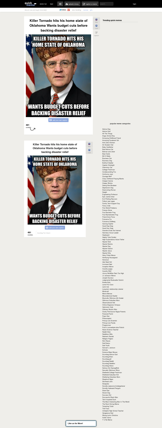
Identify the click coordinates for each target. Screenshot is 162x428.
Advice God (106, 131)
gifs (91, 10)
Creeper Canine (107, 181)
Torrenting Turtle (107, 406)
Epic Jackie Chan (108, 196)
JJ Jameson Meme (109, 275)
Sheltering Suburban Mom (111, 377)
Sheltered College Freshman (112, 372)
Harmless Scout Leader (110, 233)
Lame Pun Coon (107, 284)
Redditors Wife (107, 334)
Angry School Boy (108, 136)
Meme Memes (107, 293)
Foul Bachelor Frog (108, 212)
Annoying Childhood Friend (111, 138)
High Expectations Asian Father (113, 239)
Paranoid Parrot (107, 314)
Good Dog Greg (107, 226)
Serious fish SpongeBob (110, 368)
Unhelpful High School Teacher (112, 411)
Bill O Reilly (106, 156)
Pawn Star (105, 316)
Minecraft (105, 291)
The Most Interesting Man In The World (115, 402)
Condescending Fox (109, 172)
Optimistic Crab (107, 307)
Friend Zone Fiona (108, 217)
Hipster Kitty (106, 253)
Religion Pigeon (107, 338)
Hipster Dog (106, 246)
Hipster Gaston (107, 248)
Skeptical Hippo (107, 379)
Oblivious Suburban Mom (111, 300)
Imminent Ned (107, 264)
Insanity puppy (107, 269)
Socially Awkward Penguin (111, 388)
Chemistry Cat (107, 167)
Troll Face (105, 408)
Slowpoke (105, 384)
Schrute (105, 350)
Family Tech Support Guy (111, 203)
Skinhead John (107, 381)
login (134, 4)
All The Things (107, 133)
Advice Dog (106, 129)
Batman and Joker (108, 151)
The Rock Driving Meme (110, 404)
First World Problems (109, 208)
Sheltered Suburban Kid (110, 375)
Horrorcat (105, 260)
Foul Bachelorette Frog (110, 215)
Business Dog (107, 160)
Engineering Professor (110, 194)
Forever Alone (107, 210)
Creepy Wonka (107, 183)
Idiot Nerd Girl (107, 262)
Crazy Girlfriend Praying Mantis (113, 178)
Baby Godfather (107, 147)
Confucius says (107, 174)
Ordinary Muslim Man (109, 309)
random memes (60, 4)
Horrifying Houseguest (110, 257)
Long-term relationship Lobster (112, 289)
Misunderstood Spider (109, 296)
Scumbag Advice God (109, 354)
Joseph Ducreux (107, 278)
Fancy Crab (106, 206)
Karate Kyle (106, 282)
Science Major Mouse (109, 352)
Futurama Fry (107, 219)
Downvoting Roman (109, 190)
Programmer (106, 325)
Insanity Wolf (106, 271)
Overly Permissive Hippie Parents (114, 311)
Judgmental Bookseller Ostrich (112, 280)
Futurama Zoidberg (108, 221)
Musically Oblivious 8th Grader (112, 298)
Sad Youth (105, 345)
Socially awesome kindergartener (113, 386)
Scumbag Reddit (108, 361)
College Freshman (108, 169)
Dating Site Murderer (109, 185)
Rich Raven (106, 341)
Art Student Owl (107, 145)
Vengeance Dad (107, 413)
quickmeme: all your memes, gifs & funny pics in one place (30, 4)
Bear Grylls (106, 154)
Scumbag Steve (107, 366)
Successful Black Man (110, 397)
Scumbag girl (106, 359)
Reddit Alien (106, 332)
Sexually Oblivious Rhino (111, 370)
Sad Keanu (106, 343)
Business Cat (107, 158)
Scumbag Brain (107, 357)
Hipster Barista (107, 244)
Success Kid (106, 395)
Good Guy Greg (107, 228)
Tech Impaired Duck (109, 399)
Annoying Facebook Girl (110, 140)
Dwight (104, 192)
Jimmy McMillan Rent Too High (113, 273)
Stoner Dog (106, 393)
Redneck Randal (108, 336)
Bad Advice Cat (107, 149)
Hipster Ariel (106, 242)
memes (85, 10)
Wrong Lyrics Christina (110, 415)
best (51, 4)
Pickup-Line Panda (108, 323)
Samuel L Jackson (108, 348)
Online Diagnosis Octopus (111, 305)
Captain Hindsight (108, 165)
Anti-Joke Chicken (108, 142)
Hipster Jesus (107, 251)
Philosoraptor (106, 318)
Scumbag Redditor (108, 363)
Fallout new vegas (108, 201)
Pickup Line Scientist (109, 320)
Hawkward (105, 235)
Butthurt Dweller (107, 163)
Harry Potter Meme (108, 255)
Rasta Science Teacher (110, 329)
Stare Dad (105, 390)
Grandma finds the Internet (111, 230)
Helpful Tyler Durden (109, 237)
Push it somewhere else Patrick (113, 327)
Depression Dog (107, 187)
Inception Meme (107, 266)
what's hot (43, 4)
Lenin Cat (105, 287)
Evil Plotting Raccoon (109, 199)
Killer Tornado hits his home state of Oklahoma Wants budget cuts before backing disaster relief (55, 148)
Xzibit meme (106, 417)
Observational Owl (108, 302)
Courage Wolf (107, 176)
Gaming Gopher (107, 224)
